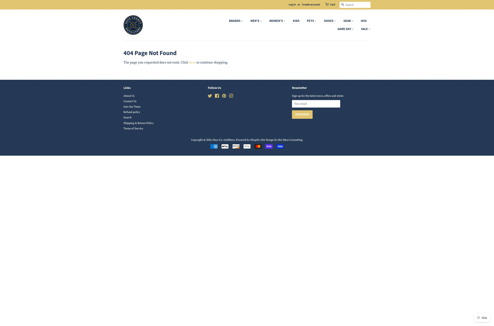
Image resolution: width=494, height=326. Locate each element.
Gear (347, 21)
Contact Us (130, 101)
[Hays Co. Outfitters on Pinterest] (224, 96)
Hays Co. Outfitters (224, 140)
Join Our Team (132, 106)
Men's (255, 21)
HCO (364, 21)
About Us (129, 96)
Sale (364, 29)
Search (128, 117)
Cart (332, 5)
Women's (276, 21)
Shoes (329, 21)
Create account (311, 5)
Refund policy (132, 112)
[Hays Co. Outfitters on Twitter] (210, 96)
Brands (235, 21)
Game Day (345, 29)
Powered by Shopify (247, 140)
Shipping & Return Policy (139, 123)
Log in (292, 5)
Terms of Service (133, 128)
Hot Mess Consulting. (290, 140)
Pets (311, 21)
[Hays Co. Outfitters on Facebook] (217, 96)
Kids (296, 21)
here (192, 62)
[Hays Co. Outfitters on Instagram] (231, 96)
